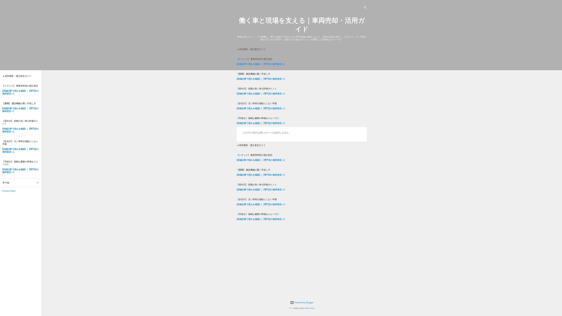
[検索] (365, 8)
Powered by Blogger (303, 302)
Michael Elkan (310, 308)
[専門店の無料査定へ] (274, 64)
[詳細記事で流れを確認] (249, 64)
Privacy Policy (9, 191)
